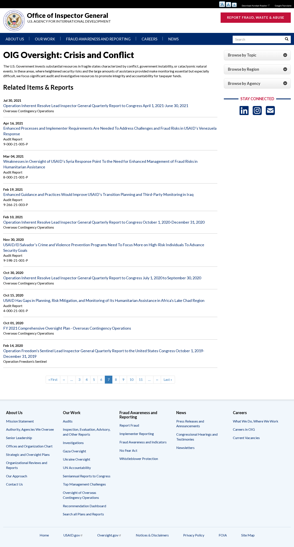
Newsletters (185, 448)
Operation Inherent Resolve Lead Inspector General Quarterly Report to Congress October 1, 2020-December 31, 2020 (103, 222)
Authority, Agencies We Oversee (30, 429)
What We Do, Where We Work (255, 421)
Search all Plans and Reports (83, 514)
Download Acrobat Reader (254, 5)
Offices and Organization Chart (29, 446)
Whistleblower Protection (138, 458)
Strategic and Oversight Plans (28, 454)
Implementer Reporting (136, 434)
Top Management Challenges (84, 484)
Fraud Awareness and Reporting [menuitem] (98, 39)
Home (44, 535)
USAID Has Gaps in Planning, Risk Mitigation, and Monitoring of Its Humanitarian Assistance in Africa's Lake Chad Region (103, 300)
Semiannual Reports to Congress (86, 476)
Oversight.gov (107, 535)
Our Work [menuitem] (45, 39)
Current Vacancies (246, 438)
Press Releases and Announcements (190, 423)
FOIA (223, 535)
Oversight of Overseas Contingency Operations (81, 494)
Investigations (73, 443)
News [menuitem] (173, 39)
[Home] (14, 20)
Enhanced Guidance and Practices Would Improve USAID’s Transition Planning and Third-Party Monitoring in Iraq (98, 194)
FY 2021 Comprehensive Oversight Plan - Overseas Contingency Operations (67, 328)
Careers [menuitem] (149, 39)
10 (133, 379)
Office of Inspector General (67, 15)
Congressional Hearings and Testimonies (197, 436)
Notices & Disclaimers (152, 535)
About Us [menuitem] (15, 39)
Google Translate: (283, 5)
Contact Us (14, 484)
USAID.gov (71, 535)
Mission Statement (20, 421)
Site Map (248, 535)
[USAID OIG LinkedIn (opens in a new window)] (244, 110)
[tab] (257, 55)
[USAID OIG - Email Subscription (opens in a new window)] (270, 110)
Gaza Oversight (74, 451)
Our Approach (16, 476)
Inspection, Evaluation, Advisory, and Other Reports (86, 431)
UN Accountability (77, 468)
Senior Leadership (19, 438)
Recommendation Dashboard (84, 506)
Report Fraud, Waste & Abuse (255, 17)
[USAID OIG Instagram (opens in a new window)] (257, 110)
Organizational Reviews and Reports (26, 465)
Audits (68, 421)
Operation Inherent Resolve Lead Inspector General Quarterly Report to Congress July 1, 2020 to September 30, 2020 (102, 277)
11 (142, 379)
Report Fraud (129, 425)
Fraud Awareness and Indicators (143, 442)
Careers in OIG (244, 429)
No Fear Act (128, 450)
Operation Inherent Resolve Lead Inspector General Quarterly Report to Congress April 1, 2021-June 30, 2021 (95, 105)
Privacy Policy (193, 535)
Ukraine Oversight (76, 459)
